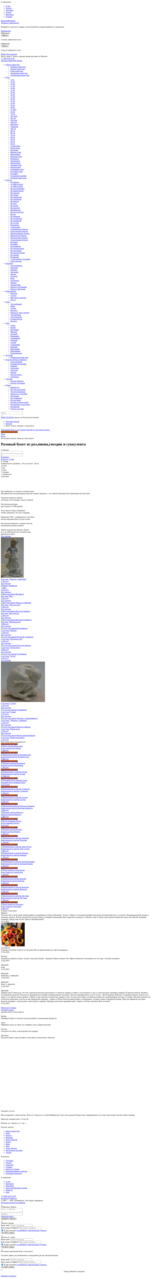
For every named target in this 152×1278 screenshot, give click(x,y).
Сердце (13, 296)
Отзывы (9, 17)
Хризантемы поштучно (19, 75)
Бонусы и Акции (12, 1169)
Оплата (9, 8)
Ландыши (14, 272)
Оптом (8, 12)
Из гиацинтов (16, 197)
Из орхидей (15, 208)
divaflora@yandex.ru (9, 1198)
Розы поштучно (16, 71)
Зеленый (13, 334)
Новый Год (14, 387)
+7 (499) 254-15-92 (8, 1196)
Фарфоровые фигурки (19, 357)
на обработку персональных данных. (32, 1230)
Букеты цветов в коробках (16, 360)
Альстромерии (16, 266)
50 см (12, 139)
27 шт (12, 97)
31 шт (12, 101)
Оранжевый (15, 338)
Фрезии (13, 283)
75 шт (12, 114)
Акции (8, 1153)
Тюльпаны (14, 281)
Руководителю (16, 319)
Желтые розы (15, 152)
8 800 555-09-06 (7, 417)
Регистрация (12, 54)
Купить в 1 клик (7, 459)
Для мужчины (16, 317)
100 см (13, 129)
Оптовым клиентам (14, 1173)
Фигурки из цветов (18, 298)
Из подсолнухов (17, 212)
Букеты (9, 180)
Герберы (13, 270)
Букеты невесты (17, 381)
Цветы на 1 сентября (18, 394)
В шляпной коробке (18, 176)
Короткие (14, 125)
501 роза (13, 120)
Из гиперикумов (17, 248)
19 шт (12, 88)
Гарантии (9, 1165)
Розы (8, 77)
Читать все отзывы (8, 1008)
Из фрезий (14, 257)
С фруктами (15, 227)
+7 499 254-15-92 (8, 58)
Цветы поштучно (13, 65)
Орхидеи (14, 276)
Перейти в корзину (8, 1276)
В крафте (14, 174)
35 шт (12, 105)
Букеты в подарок (17, 383)
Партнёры (10, 1186)
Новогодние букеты (18, 236)
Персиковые (15, 163)
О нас (8, 6)
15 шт (12, 84)
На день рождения (17, 390)
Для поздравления (17, 392)
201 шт (13, 118)
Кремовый (14, 336)
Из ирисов (14, 201)
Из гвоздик (14, 193)
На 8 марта (14, 396)
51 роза (13, 110)
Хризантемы (15, 285)
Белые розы (15, 148)
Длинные (14, 127)
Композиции (11, 291)
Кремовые (14, 159)
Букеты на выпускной (19, 402)
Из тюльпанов (16, 219)
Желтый (13, 332)
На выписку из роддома (20, 405)
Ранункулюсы (16, 375)
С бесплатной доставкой (20, 259)
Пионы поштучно (17, 69)
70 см (12, 135)
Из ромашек (15, 216)
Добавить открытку (9, 1219)
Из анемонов (15, 246)
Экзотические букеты (19, 240)
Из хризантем (15, 221)
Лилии (13, 274)
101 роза (13, 116)
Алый (12, 325)
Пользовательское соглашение (13, 1203)
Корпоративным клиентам (16, 1171)
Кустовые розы (16, 172)
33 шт (12, 103)
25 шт (12, 95)
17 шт (12, 86)
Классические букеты (19, 231)
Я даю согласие (25, 1230)
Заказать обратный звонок (11, 61)
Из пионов (14, 225)
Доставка (9, 10)
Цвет (8, 323)
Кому (8, 302)
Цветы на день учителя (19, 313)
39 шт (12, 107)
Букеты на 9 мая (17, 409)
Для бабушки (15, 315)
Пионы (13, 372)
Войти (3, 54)
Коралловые (15, 154)
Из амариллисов (17, 191)
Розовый (13, 340)
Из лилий (14, 206)
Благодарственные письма (16, 1188)
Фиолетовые (15, 167)
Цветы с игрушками (18, 287)
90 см (12, 131)
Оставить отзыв (7, 1010)
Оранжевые (15, 161)
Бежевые (14, 347)
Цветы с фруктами (18, 289)
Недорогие (14, 182)
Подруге (13, 310)
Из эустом (14, 223)
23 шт (12, 92)
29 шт (12, 99)
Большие (14, 242)
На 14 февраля (16, 398)
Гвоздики (14, 268)
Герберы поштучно (18, 67)
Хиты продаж (16, 261)
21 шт (12, 90)
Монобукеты (15, 210)
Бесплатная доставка (14, 1150)
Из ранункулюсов (17, 253)
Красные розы (16, 157)
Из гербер (14, 195)
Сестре (13, 308)
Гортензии (14, 368)
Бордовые (14, 150)
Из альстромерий (17, 189)
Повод (8, 385)
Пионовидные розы (18, 178)
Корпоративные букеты (20, 234)
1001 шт (13, 122)
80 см (12, 133)
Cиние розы (15, 146)
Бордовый (14, 330)
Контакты (10, 15)
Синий (13, 343)
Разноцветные (16, 353)
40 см (12, 144)
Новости (9, 1190)
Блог (8, 1192)
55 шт (12, 112)
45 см (12, 142)
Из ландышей (15, 251)
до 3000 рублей (16, 186)
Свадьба (9, 379)
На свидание (15, 400)
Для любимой (16, 304)
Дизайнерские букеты (19, 229)
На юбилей (14, 407)
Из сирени (14, 255)
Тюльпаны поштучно (19, 73)
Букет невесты (11, 1140)
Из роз (13, 214)
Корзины (9, 263)
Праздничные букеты (19, 238)
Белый (13, 328)
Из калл (13, 204)
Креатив (13, 293)
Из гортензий (15, 199)
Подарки (9, 355)
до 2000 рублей (16, 184)
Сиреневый (15, 345)
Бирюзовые (15, 349)
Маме (12, 306)
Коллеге (13, 321)
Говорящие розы (17, 169)
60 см (12, 137)
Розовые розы (16, 165)
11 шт (12, 82)
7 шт (12, 80)
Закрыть (5, 35)
